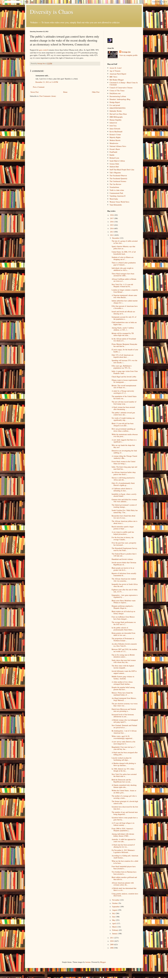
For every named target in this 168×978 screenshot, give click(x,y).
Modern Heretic (115, 140)
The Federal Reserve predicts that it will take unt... (124, 555)
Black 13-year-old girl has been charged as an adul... (122, 424)
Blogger (103, 962)
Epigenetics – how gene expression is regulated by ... (124, 596)
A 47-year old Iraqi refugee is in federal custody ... (123, 824)
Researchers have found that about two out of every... (123, 517)
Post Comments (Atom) (47, 96)
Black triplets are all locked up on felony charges (123, 612)
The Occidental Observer (118, 175)
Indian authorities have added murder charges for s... (125, 301)
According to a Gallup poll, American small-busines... (125, 856)
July (113, 913)
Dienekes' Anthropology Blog (120, 99)
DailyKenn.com (115, 93)
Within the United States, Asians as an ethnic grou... (124, 791)
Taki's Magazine (115, 172)
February (115, 930)
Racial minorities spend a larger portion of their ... (123, 527)
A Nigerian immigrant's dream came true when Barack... (124, 296)
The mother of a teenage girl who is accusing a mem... (124, 797)
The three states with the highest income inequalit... (123, 666)
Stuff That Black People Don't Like (122, 169)
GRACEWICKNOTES (117, 108)
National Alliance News (118, 146)
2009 (112, 944)
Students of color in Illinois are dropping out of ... (122, 258)
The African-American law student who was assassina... (124, 580)
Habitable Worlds (116, 111)
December (116, 238)
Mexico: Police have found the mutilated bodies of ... (122, 694)
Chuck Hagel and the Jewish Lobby (124, 376)
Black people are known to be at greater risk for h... (123, 569)
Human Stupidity (116, 120)
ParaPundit (113, 152)
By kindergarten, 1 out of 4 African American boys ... (124, 732)
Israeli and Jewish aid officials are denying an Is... (123, 312)
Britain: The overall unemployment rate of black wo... (124, 386)
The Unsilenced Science (118, 181)
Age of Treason (115, 71)
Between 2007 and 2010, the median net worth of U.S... (124, 650)
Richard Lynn (114, 158)
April (114, 923)
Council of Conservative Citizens (121, 87)
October (115, 903)
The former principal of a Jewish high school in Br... (125, 802)
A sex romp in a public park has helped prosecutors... (123, 533)
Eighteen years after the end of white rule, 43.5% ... (124, 590)
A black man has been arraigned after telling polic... (125, 753)
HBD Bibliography (116, 117)
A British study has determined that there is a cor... (124, 889)
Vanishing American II (117, 196)
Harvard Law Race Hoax (118, 114)
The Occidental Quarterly (118, 178)
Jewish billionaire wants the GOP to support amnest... (124, 672)
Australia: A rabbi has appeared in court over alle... (123, 840)
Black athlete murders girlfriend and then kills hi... (124, 878)
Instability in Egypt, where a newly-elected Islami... (124, 495)
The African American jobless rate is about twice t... (124, 522)
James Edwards (115, 128)
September (116, 906)
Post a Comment (38, 87)
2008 (112, 948)
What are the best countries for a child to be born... (125, 862)
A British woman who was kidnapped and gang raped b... (125, 721)
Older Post (95, 92)
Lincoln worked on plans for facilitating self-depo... (121, 759)
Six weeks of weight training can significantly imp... (123, 419)
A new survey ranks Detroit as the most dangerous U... (123, 742)
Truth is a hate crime (117, 190)
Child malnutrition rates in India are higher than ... (124, 323)
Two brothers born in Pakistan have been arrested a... (124, 873)
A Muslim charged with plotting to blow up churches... (124, 764)
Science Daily (114, 164)
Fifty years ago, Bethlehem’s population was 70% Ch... (122, 367)
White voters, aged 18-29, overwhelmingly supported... (123, 737)
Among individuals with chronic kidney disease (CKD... (123, 835)
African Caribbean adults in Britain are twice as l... (124, 280)
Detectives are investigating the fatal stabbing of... (124, 451)
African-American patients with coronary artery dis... (123, 884)
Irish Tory (113, 125)
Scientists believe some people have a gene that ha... (125, 818)
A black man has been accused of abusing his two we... (123, 846)
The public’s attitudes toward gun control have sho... (123, 413)
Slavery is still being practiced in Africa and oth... (123, 479)
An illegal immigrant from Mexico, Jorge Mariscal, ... (124, 699)
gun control (43, 50)
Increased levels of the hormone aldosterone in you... (123, 715)
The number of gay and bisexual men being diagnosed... (125, 813)
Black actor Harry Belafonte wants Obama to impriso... (124, 601)
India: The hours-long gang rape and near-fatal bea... (124, 468)
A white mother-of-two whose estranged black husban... (122, 683)
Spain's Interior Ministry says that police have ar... (123, 247)
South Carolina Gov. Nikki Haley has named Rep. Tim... (125, 511)
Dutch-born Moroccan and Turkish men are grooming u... (124, 710)
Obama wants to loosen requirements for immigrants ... (124, 381)
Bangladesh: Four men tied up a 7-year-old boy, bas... (124, 748)
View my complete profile (128, 55)
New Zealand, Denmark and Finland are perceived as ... (124, 726)
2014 (112, 228)
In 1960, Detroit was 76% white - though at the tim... (123, 770)
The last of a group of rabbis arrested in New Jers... (124, 242)
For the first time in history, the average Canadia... (123, 538)
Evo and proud (115, 105)
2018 (112, 215)
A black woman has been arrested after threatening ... (123, 408)
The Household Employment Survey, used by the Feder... (124, 549)
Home (65, 92)
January (115, 933)
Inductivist (113, 122)
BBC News (113, 77)
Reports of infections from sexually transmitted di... (124, 574)
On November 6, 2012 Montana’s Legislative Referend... (123, 851)
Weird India (114, 199)
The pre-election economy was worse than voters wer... (124, 704)
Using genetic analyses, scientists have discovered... (125, 894)
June (114, 916)
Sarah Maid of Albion (117, 161)
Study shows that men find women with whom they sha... (124, 661)
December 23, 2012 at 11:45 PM (46, 82)
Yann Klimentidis (116, 205)
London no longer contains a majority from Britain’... (125, 291)
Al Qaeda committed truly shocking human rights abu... (124, 786)
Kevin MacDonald (116, 131)
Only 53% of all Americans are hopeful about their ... (122, 356)
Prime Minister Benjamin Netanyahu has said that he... (124, 345)
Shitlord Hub (114, 166)
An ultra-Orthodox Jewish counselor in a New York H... (124, 645)
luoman (88, 962)
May (114, 920)
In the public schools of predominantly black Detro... (123, 628)
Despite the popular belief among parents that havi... (123, 688)
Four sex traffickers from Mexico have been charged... (123, 618)
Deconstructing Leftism (118, 96)
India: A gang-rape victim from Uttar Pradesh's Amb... (125, 372)
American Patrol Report (118, 74)
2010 (112, 941)
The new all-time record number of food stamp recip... (124, 403)
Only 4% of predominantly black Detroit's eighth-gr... (123, 484)
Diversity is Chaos (51, 12)
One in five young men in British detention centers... (123, 656)
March (114, 927)
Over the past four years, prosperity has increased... (124, 544)
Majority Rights (115, 137)
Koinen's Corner (115, 134)
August (115, 910)
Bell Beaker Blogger (117, 80)
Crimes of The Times (117, 90)
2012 (112, 235)
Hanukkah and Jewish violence (122, 559)
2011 (112, 938)
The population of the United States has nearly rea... (124, 397)
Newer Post (34, 92)
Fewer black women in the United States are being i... (123, 462)
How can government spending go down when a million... (123, 430)
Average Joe (126, 52)
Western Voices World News (119, 202)
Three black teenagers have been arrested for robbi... (123, 274)
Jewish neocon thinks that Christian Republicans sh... (124, 563)
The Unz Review (115, 184)
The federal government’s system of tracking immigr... (124, 506)
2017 (112, 218)
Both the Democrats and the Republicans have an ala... (122, 780)
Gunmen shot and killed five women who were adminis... (124, 500)
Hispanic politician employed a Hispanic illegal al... (122, 607)
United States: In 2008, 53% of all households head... (124, 253)
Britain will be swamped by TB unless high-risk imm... (123, 334)
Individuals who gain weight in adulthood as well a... (122, 269)
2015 (112, 225)
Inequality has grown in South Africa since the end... (125, 585)
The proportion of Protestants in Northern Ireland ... (123, 639)
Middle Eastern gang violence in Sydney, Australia (123, 677)
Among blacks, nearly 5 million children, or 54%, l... (123, 329)
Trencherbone (114, 187)
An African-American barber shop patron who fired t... (124, 473)
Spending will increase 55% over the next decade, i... (124, 361)
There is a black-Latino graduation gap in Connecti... (124, 263)
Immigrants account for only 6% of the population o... (124, 318)
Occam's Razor (115, 149)
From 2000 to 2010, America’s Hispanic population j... (122, 829)
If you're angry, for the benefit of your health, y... (125, 350)
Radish (112, 155)
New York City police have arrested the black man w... (124, 775)
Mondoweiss (114, 143)
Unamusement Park (116, 193)
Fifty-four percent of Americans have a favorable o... (125, 307)
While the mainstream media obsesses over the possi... (125, 435)
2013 (112, 232)
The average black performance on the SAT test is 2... (124, 623)
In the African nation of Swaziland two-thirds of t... (124, 340)
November (116, 900)
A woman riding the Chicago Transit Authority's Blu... (124, 457)
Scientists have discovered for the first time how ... (125, 808)
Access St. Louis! (116, 68)
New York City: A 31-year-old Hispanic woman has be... (122, 285)
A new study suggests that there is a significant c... (124, 441)
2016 (112, 221)
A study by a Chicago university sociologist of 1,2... (123, 392)
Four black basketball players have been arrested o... (124, 867)
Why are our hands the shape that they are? (123, 446)
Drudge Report (115, 102)
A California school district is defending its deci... (122, 489)
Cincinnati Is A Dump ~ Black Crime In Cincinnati (124, 83)
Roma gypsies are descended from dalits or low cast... (123, 634)
